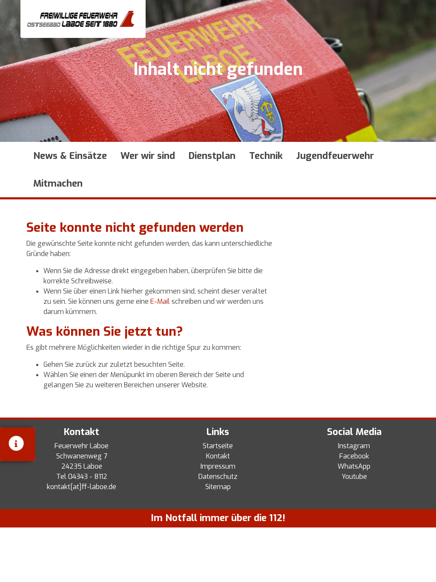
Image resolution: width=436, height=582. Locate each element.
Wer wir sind (147, 156)
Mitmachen (58, 183)
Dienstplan (212, 156)
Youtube (354, 476)
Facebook (354, 456)
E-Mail (160, 301)
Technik (266, 156)
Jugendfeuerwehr (335, 156)
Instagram (354, 445)
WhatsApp (354, 466)
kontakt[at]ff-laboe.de (81, 486)
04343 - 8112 (87, 476)
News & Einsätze (70, 156)
